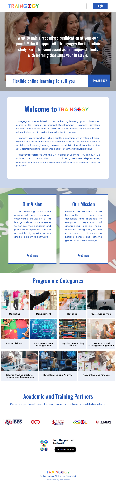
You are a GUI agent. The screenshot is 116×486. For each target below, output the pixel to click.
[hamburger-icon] (83, 6)
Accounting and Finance (96, 375)
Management (43, 314)
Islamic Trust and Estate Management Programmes (19, 376)
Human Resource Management (43, 344)
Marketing (14, 314)
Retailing (72, 314)
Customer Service (101, 314)
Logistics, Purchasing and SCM (72, 344)
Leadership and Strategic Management (101, 344)
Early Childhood (14, 343)
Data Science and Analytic (58, 375)
